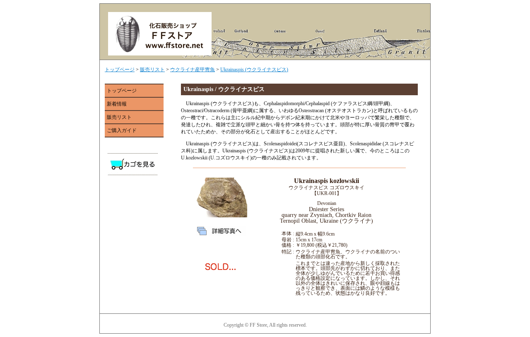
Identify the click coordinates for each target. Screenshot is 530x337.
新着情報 (117, 104)
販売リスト (152, 69)
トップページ (120, 69)
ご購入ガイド (122, 130)
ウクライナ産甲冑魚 (192, 69)
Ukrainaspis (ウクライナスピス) (254, 69)
